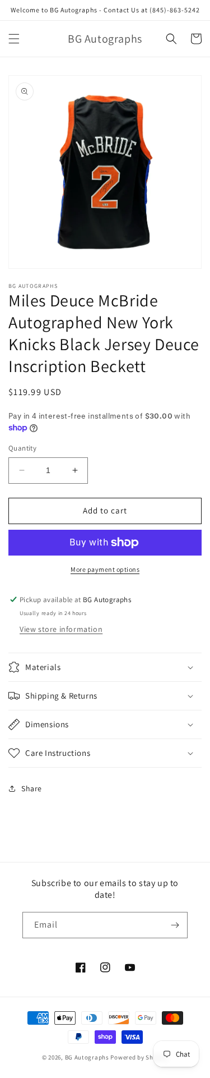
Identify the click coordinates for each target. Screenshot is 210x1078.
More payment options (105, 569)
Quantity (22, 448)
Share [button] (31, 788)
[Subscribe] (174, 925)
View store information (61, 629)
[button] (14, 38)
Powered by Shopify (139, 1057)
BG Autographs (87, 1057)
